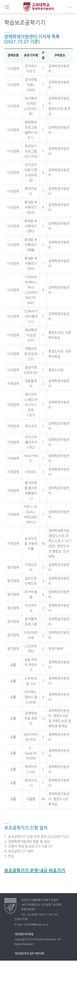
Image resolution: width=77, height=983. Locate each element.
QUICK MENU (70, 7)
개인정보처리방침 (24, 934)
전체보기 (7, 7)
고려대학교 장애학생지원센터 (38, 7)
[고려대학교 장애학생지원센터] (10, 906)
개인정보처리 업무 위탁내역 (29, 953)
